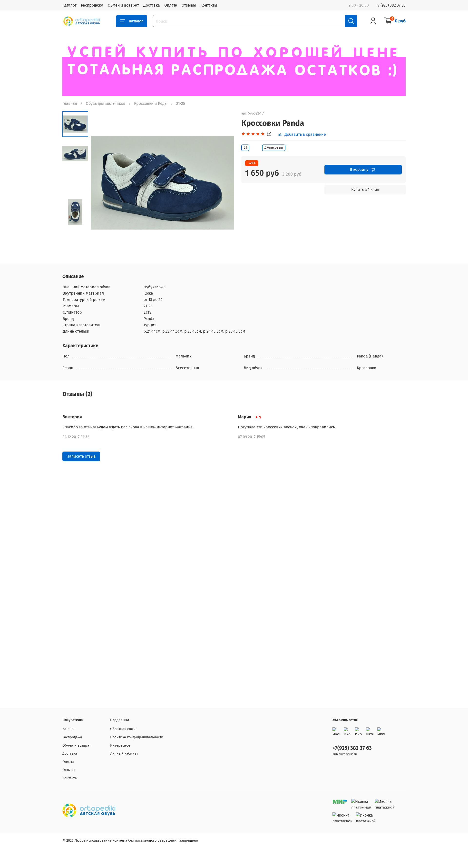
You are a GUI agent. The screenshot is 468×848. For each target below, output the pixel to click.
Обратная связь (123, 729)
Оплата (170, 5)
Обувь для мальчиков (105, 103)
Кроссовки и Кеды (150, 103)
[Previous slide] (100, 183)
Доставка (151, 5)
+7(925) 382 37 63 (352, 748)
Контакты (208, 5)
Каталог (69, 5)
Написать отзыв (81, 456)
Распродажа (92, 5)
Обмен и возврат (123, 5)
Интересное (120, 745)
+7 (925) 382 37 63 (391, 5)
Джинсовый (273, 147)
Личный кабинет (124, 754)
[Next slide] (224, 183)
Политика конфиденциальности (136, 737)
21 (245, 147)
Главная (69, 103)
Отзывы (189, 5)
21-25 (180, 103)
